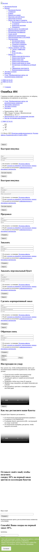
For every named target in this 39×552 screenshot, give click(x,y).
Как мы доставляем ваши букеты (15, 118)
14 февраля (11, 11)
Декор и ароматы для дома (16, 47)
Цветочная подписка (15, 18)
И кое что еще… (17, 53)
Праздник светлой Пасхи (16, 17)
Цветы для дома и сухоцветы (17, 20)
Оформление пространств (20, 68)
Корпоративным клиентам (16, 30)
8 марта (10, 13)
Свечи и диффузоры (18, 49)
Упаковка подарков (18, 46)
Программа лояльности (12, 104)
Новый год (11, 54)
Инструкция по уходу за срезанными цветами (19, 116)
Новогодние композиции (20, 61)
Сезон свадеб (12, 34)
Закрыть (4, 144)
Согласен (6, 548)
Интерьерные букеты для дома (22, 22)
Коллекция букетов (11, 6)
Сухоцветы (15, 23)
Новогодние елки (17, 59)
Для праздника (13, 39)
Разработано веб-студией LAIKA (16, 135)
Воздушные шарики (18, 42)
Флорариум (16, 27)
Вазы (13, 51)
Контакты (8, 73)
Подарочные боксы (18, 41)
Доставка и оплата (10, 71)
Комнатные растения (19, 25)
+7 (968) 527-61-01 (7, 80)
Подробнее (29, 544)
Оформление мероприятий (17, 35)
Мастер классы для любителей (18, 29)
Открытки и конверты (19, 44)
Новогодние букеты (18, 58)
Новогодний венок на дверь (21, 63)
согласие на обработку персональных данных (21, 165)
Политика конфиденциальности (22, 133)
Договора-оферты (24, 164)
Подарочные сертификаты (16, 32)
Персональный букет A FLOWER (19, 37)
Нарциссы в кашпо (14, 15)
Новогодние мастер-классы (21, 56)
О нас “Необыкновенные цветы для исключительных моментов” (16, 76)
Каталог (7, 8)
